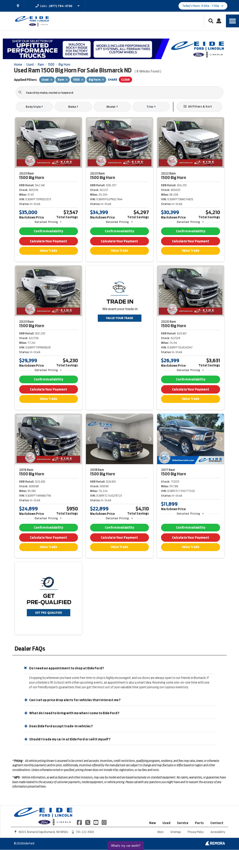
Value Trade (48, 250)
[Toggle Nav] (232, 20)
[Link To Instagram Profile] (104, 822)
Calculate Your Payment (48, 241)
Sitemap (175, 832)
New (152, 823)
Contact (216, 823)
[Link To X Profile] (88, 822)
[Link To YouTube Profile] (96, 822)
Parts (199, 823)
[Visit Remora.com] (215, 844)
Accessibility (218, 832)
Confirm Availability (48, 231)
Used (166, 823)
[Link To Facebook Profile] (80, 822)
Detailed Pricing (46, 222)
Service (182, 823)
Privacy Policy (196, 832)
